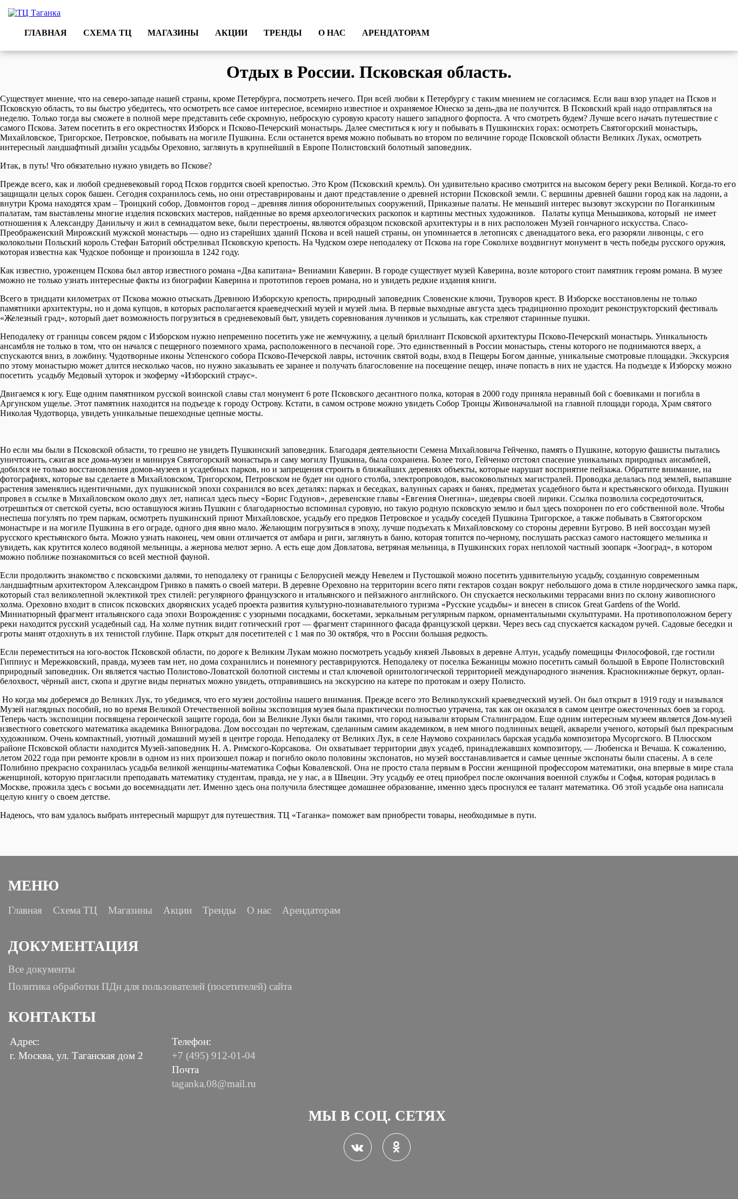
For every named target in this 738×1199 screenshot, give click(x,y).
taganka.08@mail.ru (214, 1083)
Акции (231, 32)
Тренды (283, 32)
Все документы (41, 969)
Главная (45, 32)
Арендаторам (396, 32)
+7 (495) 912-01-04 (214, 1055)
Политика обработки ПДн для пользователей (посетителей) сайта (150, 986)
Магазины (173, 32)
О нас (332, 32)
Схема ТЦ (107, 32)
